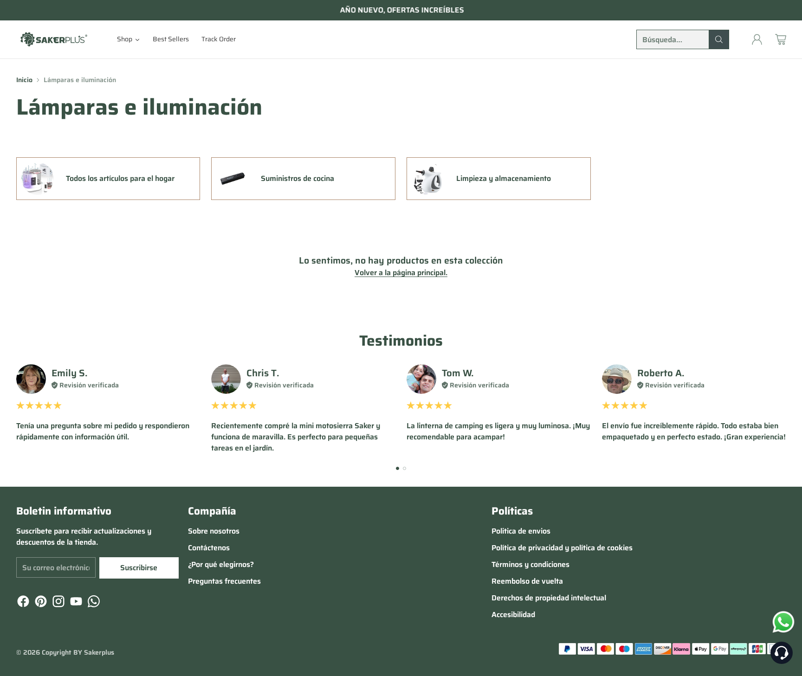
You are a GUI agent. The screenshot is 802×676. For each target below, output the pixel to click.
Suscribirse (138, 567)
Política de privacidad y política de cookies (562, 548)
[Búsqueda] (719, 39)
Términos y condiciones (530, 564)
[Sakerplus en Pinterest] (40, 602)
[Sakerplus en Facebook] (22, 602)
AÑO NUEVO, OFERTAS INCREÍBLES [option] (401, 10)
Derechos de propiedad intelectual (549, 598)
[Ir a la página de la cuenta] (757, 39)
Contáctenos (209, 548)
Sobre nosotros (213, 531)
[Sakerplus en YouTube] (75, 602)
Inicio (24, 80)
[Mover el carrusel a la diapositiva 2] (404, 468)
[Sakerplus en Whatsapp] (93, 602)
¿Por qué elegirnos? (221, 564)
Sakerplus (99, 652)
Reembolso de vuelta (527, 581)
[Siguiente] (783, 409)
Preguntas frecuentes (224, 581)
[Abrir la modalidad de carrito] (780, 39)
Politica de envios (521, 531)
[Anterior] (19, 409)
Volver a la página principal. (401, 272)
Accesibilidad (513, 614)
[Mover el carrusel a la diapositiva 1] (397, 468)
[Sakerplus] (53, 39)
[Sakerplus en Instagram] (58, 602)
